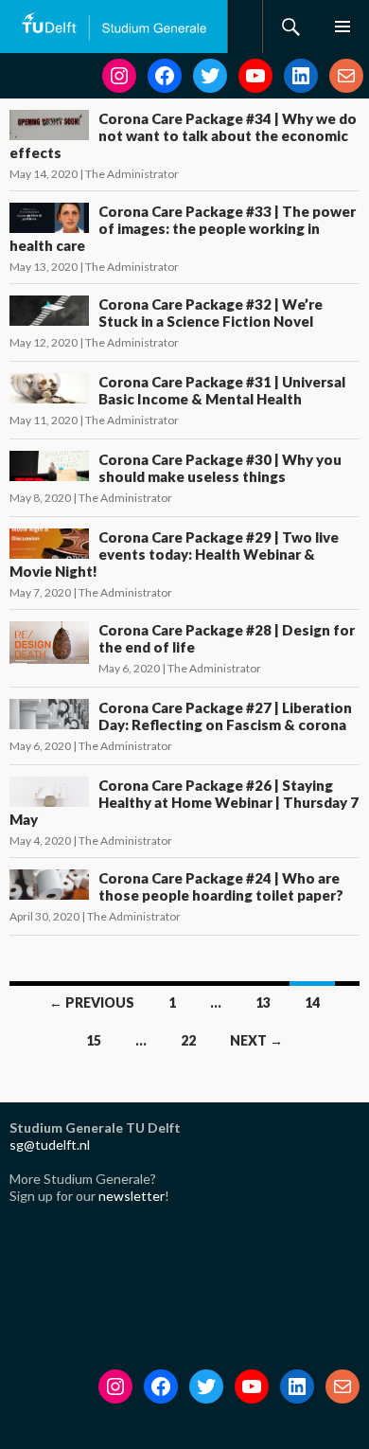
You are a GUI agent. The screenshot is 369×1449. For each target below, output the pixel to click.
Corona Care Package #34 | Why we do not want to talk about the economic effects (183, 135)
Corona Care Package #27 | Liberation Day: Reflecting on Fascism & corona (225, 716)
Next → (256, 1040)
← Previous (91, 1002)
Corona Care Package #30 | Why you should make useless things (220, 468)
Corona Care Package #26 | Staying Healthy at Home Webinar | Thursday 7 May (184, 802)
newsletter (131, 1196)
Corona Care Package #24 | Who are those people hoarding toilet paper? (220, 886)
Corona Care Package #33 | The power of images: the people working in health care (182, 228)
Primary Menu (342, 26)
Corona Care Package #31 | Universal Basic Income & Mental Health (221, 390)
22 (188, 1040)
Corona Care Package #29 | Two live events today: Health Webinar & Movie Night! (174, 554)
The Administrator (132, 174)
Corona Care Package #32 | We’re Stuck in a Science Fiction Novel (210, 312)
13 (263, 1002)
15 (93, 1040)
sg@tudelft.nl (49, 1144)
